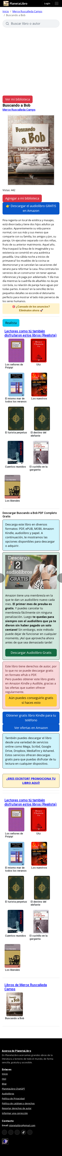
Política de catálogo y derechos (18, 1103)
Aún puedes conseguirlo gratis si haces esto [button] (31, 700)
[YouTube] (4, 1132)
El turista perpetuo (16, 432)
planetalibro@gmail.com (22, 1125)
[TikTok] (23, 1132)
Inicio (6, 11)
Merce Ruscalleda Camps (27, 11)
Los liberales (12, 500)
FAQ (4, 1078)
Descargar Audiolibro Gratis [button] (31, 652)
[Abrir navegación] (56, 3)
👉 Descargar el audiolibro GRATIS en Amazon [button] (31, 208)
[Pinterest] (29, 1132)
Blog (4, 1083)
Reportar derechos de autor (16, 1108)
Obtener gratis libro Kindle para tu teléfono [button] (31, 717)
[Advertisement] (31, 60)
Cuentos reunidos (15, 466)
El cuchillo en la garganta (39, 468)
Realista (11, 323)
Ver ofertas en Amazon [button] (31, 728)
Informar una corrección (15, 1113)
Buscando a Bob (14, 1018)
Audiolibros (8, 1093)
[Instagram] (17, 1132)
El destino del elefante (38, 434)
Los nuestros (39, 398)
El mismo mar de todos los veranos (16, 400)
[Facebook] (10, 1132)
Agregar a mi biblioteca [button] (22, 198)
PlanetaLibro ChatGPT (13, 1088)
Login (47, 3)
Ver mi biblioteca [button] (17, 99)
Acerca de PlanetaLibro (16, 1050)
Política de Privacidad (13, 1098)
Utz (38, 364)
